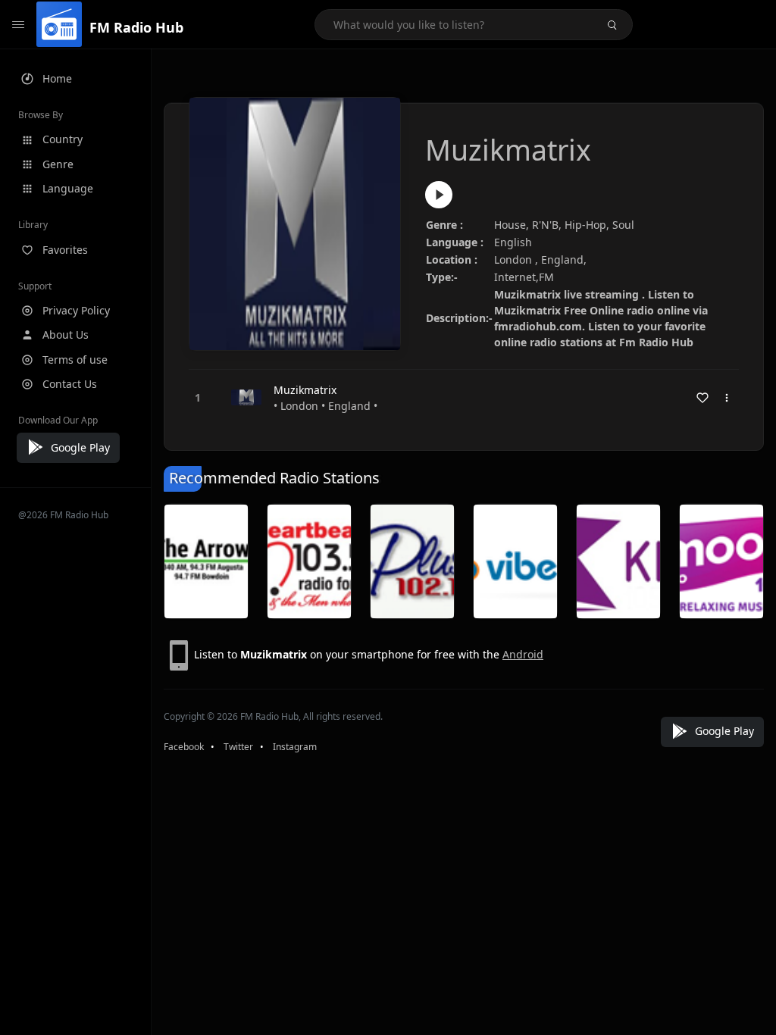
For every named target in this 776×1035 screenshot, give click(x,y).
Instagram (295, 746)
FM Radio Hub (136, 27)
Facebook (184, 746)
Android (522, 654)
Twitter (238, 746)
